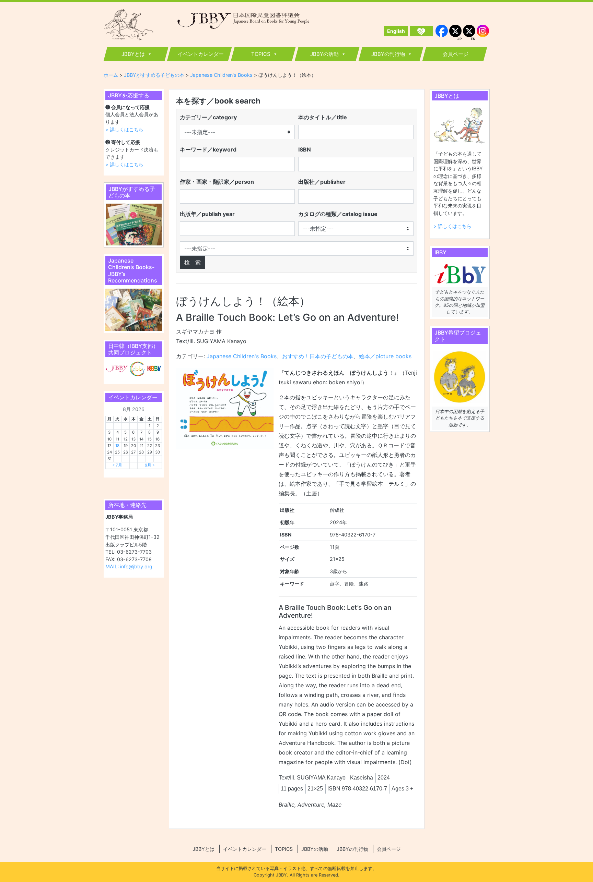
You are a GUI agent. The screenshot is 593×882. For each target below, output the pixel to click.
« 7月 (117, 465)
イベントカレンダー (200, 54)
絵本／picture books (385, 356)
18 (117, 445)
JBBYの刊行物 (388, 54)
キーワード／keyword (208, 149)
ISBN (304, 149)
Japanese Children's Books (242, 356)
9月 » (149, 465)
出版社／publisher (322, 181)
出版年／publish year (207, 213)
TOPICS (260, 54)
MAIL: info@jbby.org (128, 566)
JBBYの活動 (324, 54)
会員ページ (455, 54)
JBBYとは (133, 54)
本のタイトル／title (322, 117)
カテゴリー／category (208, 117)
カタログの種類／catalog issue (337, 213)
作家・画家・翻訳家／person (217, 181)
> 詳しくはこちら (124, 129)
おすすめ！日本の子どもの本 (317, 356)
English (396, 31)
